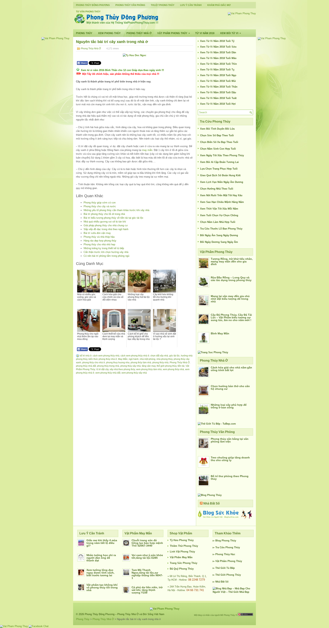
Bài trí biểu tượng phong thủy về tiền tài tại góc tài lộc (113, 217)
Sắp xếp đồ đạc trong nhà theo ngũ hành (106, 229)
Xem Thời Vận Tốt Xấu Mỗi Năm (219, 208)
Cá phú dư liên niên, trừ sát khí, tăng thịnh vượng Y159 (147, 590)
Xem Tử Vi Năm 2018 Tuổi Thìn (218, 63)
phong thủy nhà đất (86, 366)
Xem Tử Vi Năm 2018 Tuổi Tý (217, 41)
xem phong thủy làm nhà (149, 369)
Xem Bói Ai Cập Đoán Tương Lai (219, 162)
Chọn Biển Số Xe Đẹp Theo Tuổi (219, 142)
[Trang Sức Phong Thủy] (213, 352)
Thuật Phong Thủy (162, 5)
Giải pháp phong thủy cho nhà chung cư (106, 225)
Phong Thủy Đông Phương (93, 5)
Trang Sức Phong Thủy (183, 563)
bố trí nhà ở (86, 355)
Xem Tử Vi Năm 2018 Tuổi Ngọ (218, 75)
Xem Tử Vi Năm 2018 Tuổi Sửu (218, 46)
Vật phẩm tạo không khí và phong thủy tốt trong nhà (102, 587)
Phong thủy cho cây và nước (100, 206)
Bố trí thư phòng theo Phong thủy (229, 477)
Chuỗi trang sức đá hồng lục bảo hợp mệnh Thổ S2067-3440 (147, 543)
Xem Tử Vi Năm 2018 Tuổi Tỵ (217, 69)
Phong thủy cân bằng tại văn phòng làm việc (229, 440)
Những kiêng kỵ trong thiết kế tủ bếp (104, 248)
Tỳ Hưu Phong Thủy (182, 540)
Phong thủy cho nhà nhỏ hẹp (99, 244)
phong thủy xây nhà (130, 366)
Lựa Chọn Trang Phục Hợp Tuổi (219, 168)
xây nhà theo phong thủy (122, 369)
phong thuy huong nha (117, 362)
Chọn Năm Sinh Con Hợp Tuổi (218, 148)
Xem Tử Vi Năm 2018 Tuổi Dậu (218, 92)
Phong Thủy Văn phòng (130, 5)
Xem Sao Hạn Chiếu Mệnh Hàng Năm (222, 202)
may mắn (147, 150)
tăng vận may (149, 366)
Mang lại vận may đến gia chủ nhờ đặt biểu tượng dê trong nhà (230, 299)
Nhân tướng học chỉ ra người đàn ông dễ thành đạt (101, 558)
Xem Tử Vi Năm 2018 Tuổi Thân (218, 86)
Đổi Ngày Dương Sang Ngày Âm (219, 242)
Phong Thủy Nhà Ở (139, 33)
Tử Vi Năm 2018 (204, 33)
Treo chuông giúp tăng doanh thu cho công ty (230, 459)
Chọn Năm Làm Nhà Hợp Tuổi (217, 222)
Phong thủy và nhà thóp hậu (99, 236)
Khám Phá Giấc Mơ (219, 5)
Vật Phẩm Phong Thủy (173, 33)
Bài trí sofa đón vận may (97, 233)
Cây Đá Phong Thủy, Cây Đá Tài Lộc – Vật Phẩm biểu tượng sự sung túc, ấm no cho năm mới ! (231, 317)
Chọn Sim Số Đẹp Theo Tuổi (217, 135)
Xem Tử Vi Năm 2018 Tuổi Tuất (218, 98)
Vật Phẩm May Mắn (181, 557)
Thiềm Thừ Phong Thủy (184, 545)
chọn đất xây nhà (159, 355)
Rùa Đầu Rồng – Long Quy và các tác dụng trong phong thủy (231, 279)
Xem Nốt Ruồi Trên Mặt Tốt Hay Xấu (221, 195)
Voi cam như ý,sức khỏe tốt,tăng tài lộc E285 (147, 556)
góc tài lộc (174, 355)
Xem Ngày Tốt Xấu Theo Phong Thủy (222, 155)
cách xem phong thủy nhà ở (135, 355)
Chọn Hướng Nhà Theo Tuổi (216, 188)
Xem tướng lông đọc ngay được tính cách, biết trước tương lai (100, 572)
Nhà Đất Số (211, 503)
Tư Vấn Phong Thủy (88, 11)
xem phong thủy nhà (173, 369)
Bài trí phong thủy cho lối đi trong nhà (104, 214)
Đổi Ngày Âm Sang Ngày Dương (219, 235)
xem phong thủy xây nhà (134, 372)
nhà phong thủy (164, 359)
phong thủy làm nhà (141, 362)
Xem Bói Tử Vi (230, 33)
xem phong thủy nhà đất (107, 372)
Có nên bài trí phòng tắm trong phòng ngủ (106, 255)
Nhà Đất (219, 581)
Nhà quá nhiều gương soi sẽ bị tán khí (105, 221)
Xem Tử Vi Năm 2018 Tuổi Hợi (218, 103)
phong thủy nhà (160, 362)
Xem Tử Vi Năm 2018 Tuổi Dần (218, 52)
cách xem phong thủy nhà (106, 355)
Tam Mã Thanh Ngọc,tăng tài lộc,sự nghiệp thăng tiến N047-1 (147, 573)
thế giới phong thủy (166, 366)
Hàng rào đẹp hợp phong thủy (100, 240)
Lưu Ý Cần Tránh (191, 5)
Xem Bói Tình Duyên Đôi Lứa (217, 128)
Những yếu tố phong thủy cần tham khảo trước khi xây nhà (116, 210)
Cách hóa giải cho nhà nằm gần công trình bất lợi (231, 369)
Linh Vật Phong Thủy (182, 551)
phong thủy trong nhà (108, 366)
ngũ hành (134, 359)
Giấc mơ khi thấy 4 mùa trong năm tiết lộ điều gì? (101, 543)
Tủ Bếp (230, 568)
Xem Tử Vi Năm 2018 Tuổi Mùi (218, 81)
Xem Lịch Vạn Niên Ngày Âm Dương (221, 182)
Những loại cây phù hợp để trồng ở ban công (229, 406)
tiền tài (181, 366)
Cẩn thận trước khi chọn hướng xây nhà (106, 252)
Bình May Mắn (220, 333)
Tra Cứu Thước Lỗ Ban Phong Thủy (221, 228)
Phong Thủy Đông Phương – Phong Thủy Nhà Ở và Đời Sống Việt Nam (124, 614)
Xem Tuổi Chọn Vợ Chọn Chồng (219, 215)
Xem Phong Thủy (109, 33)
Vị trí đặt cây (102, 369)
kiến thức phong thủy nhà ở (103, 359)
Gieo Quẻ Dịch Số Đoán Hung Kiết (220, 175)
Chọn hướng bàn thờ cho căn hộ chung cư (230, 387)
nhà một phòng (147, 359)
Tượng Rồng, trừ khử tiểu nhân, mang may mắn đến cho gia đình (232, 261)
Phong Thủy (84, 33)
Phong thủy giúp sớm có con (100, 202)
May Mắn (123, 359)
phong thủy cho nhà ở (93, 362)
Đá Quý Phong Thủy (182, 568)
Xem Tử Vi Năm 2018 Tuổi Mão (218, 58)
